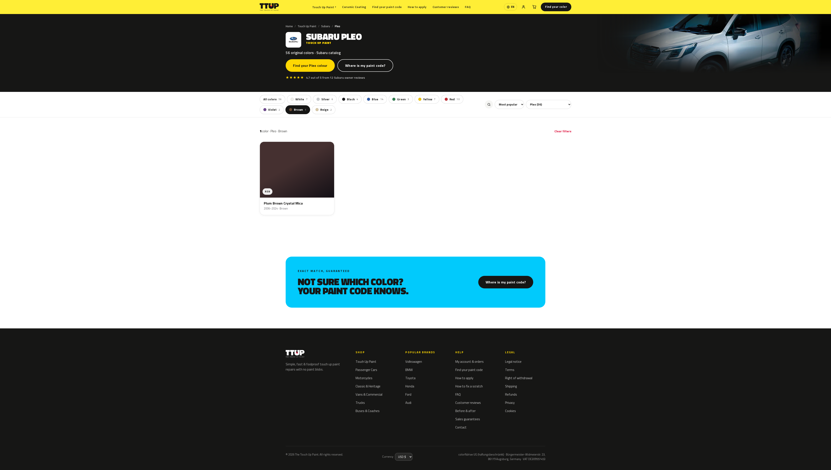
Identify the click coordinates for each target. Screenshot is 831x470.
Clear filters (562, 131)
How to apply (417, 7)
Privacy (510, 402)
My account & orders (469, 361)
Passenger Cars (366, 369)
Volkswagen (413, 361)
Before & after (465, 410)
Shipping (511, 386)
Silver (327, 99)
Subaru (325, 26)
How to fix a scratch (469, 386)
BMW (409, 369)
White (301, 99)
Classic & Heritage (368, 386)
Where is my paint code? (365, 65)
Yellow (429, 99)
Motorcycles (364, 378)
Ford (408, 394)
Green (403, 99)
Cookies (510, 410)
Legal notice (513, 361)
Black (352, 99)
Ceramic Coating (354, 7)
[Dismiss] (19, 461)
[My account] (523, 7)
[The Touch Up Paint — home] (269, 7)
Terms (509, 369)
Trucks (360, 402)
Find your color (556, 7)
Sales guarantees (467, 419)
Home (289, 26)
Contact (461, 427)
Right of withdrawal (518, 378)
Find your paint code (387, 7)
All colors (272, 99)
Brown (300, 109)
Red (454, 99)
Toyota (410, 378)
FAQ (468, 7)
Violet (274, 109)
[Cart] (534, 7)
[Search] (489, 104)
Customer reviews (446, 7)
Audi (408, 402)
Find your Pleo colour (310, 65)
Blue (377, 99)
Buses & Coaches (368, 410)
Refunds (511, 394)
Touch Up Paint (324, 7)
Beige (326, 109)
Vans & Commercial (369, 394)
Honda (409, 386)
